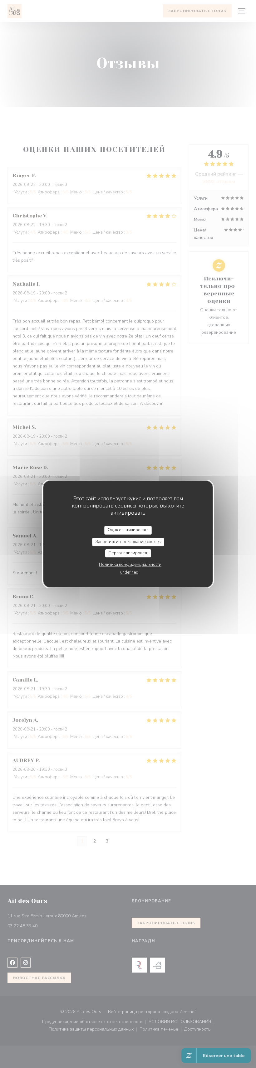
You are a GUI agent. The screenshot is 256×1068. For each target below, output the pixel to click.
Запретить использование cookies (128, 542)
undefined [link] (129, 572)
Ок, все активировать (128, 530)
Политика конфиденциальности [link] (130, 564)
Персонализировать (128, 553)
